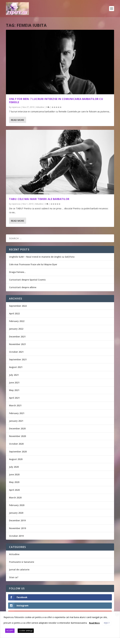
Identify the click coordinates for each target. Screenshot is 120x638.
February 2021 (16, 413)
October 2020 (16, 443)
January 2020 (16, 512)
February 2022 (16, 321)
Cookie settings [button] (25, 630)
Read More (17, 119)
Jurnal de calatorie (19, 569)
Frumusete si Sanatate (21, 561)
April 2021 (14, 397)
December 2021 (17, 336)
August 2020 (15, 459)
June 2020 (14, 474)
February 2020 (16, 505)
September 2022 (18, 305)
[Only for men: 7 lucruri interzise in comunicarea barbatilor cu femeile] (60, 62)
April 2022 (14, 313)
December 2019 (17, 520)
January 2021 (16, 420)
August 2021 (15, 367)
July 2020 (14, 466)
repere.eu (16, 107)
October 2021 (16, 351)
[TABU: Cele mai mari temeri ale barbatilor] (60, 162)
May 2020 (14, 482)
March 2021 (15, 405)
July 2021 (14, 374)
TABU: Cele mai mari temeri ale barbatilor (39, 199)
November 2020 (17, 436)
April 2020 (14, 489)
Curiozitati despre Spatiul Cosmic (27, 279)
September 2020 (18, 451)
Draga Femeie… (17, 272)
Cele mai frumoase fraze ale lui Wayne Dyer (33, 264)
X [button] (117, 614)
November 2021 (17, 344)
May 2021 (14, 390)
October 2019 (16, 535)
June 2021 (14, 382)
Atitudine (40, 107)
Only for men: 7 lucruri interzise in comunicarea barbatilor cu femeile (56, 100)
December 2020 (17, 428)
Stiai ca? (13, 577)
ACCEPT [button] (9, 630)
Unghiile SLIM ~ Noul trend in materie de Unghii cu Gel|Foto (42, 256)
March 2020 (15, 497)
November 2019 (17, 528)
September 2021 (18, 359)
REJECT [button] (107, 623)
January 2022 (16, 328)
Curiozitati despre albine (22, 287)
